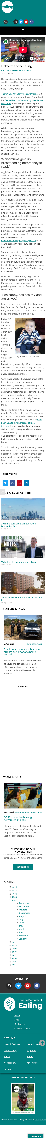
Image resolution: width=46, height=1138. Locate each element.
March (22, 932)
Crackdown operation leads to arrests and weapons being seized (22, 652)
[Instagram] (15, 21)
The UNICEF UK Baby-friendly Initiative (19, 94)
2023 (14, 897)
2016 (14, 958)
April (21, 929)
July (21, 919)
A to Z (17, 1015)
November (24, 906)
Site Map (9, 1038)
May (21, 926)
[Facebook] (31, 21)
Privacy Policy (40, 1120)
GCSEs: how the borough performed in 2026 (18, 819)
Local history (10, 1050)
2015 (14, 961)
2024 (14, 893)
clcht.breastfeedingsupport (14, 240)
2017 (14, 955)
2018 (14, 952)
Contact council (22, 1028)
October (23, 910)
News (28, 644)
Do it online (19, 1024)
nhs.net (32, 240)
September (24, 913)
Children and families (27, 812)
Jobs (16, 1020)
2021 (14, 942)
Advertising (32, 1063)
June (21, 922)
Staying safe (37, 644)
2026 (14, 887)
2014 (14, 964)
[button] (5, 22)
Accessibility (10, 1063)
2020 (14, 945)
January (23, 939)
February (23, 935)
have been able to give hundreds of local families (21, 422)
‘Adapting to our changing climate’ (19, 562)
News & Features (12, 1044)
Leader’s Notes (34, 1044)
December (24, 903)
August (22, 916)
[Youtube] (26, 21)
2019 (14, 948)
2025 (14, 890)
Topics (7, 1056)
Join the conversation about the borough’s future (18, 525)
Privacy (7, 1069)
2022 (14, 900)
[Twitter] (21, 21)
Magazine (31, 1050)
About (30, 1056)
